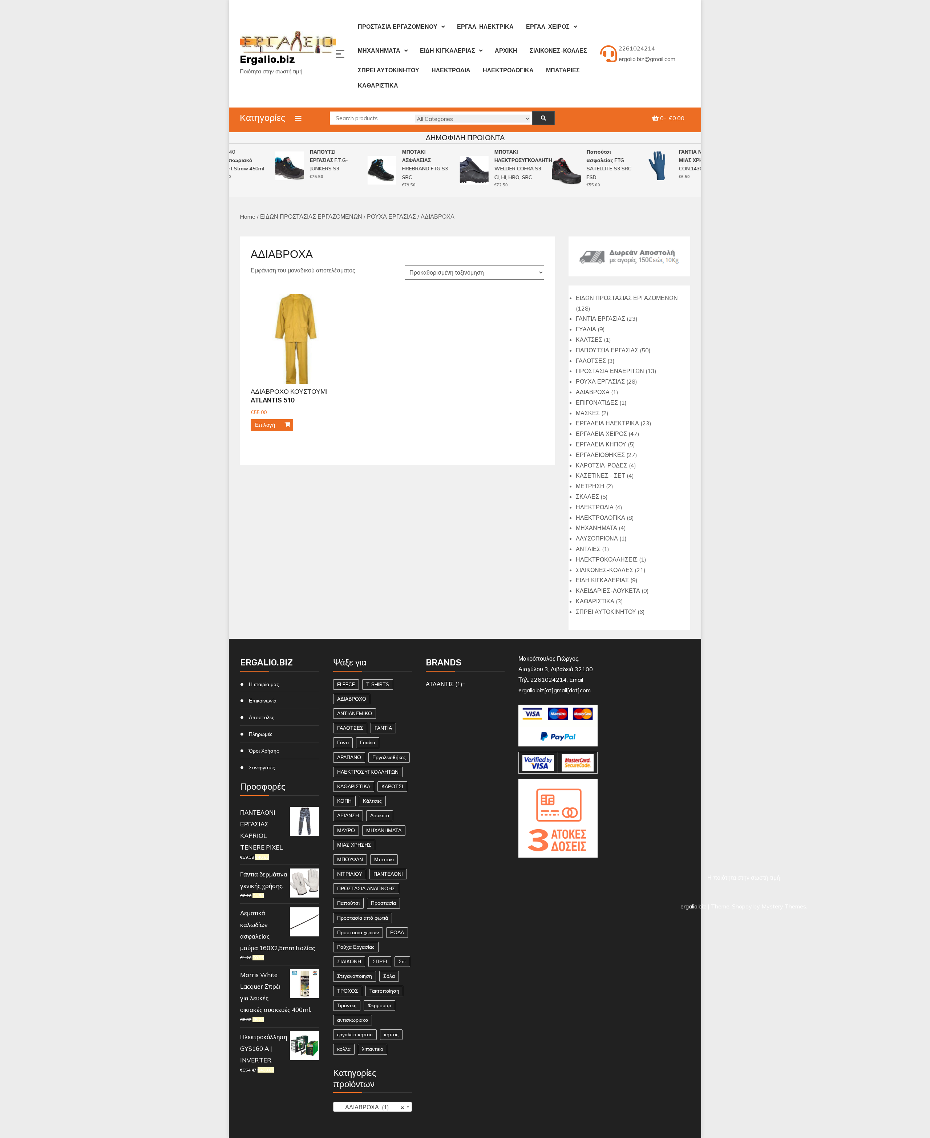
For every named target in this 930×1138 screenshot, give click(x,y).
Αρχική (506, 50)
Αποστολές (261, 717)
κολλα (344, 1049)
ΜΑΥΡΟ (346, 830)
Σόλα (389, 976)
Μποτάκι (384, 859)
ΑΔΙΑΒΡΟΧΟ (351, 699)
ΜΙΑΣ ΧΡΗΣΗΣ (354, 845)
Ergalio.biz (267, 59)
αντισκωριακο (352, 1020)
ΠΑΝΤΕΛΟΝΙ (388, 874)
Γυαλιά (367, 742)
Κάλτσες (372, 801)
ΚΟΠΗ (344, 801)
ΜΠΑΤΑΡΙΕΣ (563, 70)
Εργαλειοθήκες (389, 757)
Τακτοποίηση (384, 991)
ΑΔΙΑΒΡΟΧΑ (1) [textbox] (370, 1107)
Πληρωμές (260, 734)
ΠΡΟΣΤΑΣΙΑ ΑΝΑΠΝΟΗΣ (366, 888)
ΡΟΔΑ (397, 932)
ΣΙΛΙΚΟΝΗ (349, 961)
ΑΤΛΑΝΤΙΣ (440, 684)
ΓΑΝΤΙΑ (383, 728)
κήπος (391, 1034)
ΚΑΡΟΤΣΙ (392, 786)
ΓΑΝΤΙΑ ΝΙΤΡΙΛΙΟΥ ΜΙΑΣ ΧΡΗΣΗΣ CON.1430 (691, 160)
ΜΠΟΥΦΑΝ (350, 859)
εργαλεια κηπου (355, 1034)
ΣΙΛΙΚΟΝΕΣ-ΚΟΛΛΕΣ (558, 50)
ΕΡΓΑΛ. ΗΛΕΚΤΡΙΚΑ (485, 26)
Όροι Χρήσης (264, 751)
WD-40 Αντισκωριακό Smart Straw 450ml (230, 160)
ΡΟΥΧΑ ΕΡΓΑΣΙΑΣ (391, 216)
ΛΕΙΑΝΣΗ (348, 815)
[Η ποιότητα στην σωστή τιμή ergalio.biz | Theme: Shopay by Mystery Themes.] (557, 866)
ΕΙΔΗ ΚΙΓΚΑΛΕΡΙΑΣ (447, 50)
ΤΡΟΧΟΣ (347, 991)
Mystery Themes (783, 906)
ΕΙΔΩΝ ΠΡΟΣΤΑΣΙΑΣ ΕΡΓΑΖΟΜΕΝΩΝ (311, 216)
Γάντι (343, 742)
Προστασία (383, 903)
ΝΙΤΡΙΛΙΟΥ (349, 874)
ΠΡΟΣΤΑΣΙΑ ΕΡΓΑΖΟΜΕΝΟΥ (397, 26)
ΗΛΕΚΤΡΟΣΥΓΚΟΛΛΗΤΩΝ (368, 772)
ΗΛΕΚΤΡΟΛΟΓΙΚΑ (508, 70)
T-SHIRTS (377, 684)
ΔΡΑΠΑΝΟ (349, 757)
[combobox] (372, 1107)
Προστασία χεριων (358, 932)
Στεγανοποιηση (354, 976)
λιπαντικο (372, 1049)
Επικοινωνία (262, 700)
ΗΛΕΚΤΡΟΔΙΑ (451, 70)
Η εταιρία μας (264, 684)
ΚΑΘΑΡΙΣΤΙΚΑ (378, 85)
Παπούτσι (348, 903)
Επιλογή (265, 424)
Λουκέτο (379, 815)
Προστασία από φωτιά (362, 918)
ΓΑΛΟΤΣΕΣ (350, 728)
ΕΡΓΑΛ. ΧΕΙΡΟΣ (548, 26)
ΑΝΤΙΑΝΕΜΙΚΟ (354, 713)
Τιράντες (346, 1005)
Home (247, 216)
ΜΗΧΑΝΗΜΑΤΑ (379, 50)
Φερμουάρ (379, 1005)
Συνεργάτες (262, 767)
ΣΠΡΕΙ (379, 961)
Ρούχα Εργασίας (356, 947)
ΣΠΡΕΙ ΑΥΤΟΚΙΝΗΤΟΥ (388, 70)
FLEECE (346, 684)
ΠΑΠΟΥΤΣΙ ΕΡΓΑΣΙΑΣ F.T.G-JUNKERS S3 (319, 160)
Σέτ (402, 961)
